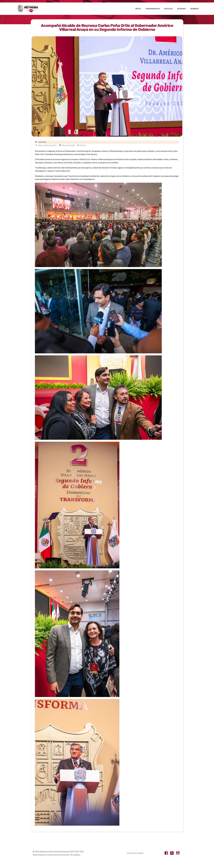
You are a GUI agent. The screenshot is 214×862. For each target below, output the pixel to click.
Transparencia (152, 9)
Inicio (138, 9)
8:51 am (83, 145)
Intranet (181, 9)
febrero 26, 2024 (68, 145)
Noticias (168, 9)
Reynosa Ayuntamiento (47, 145)
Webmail (194, 9)
